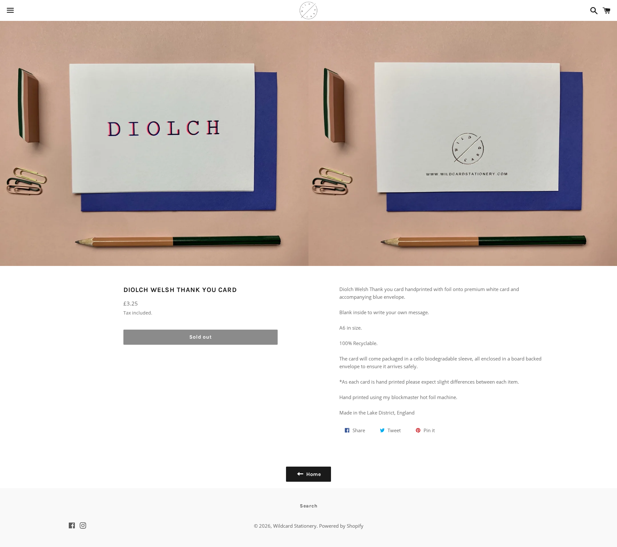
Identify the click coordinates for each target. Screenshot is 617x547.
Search (308, 506)
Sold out (200, 337)
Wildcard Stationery (295, 526)
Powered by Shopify (341, 526)
